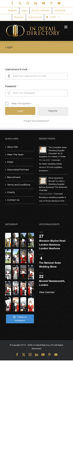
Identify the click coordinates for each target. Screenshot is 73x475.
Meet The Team (15, 154)
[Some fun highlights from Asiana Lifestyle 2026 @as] (23, 272)
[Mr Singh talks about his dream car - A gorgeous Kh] (8, 240)
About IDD (12, 147)
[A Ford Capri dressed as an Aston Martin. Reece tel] (16, 240)
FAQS (10, 162)
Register (53, 111)
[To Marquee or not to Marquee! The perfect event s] (16, 304)
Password (11, 86)
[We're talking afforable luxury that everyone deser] (8, 288)
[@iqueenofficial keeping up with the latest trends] (31, 256)
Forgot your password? (36, 121)
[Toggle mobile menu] (66, 27)
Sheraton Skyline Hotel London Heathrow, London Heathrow (52, 244)
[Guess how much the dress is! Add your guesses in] (16, 272)
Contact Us (13, 200)
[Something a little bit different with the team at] (16, 256)
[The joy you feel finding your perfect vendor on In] (8, 272)
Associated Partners (18, 170)
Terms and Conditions (18, 185)
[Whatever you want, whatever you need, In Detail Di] (23, 256)
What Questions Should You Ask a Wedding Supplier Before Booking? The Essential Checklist (53, 184)
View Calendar (47, 292)
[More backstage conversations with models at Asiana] (16, 288)
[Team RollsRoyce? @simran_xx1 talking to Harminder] (8, 256)
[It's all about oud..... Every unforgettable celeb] (31, 304)
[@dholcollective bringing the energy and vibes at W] (23, 240)
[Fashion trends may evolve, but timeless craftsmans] (31, 288)
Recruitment (14, 177)
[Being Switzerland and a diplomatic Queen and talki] (23, 288)
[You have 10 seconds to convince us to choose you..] (31, 272)
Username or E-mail (17, 69)
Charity (11, 192)
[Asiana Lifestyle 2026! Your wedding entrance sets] (23, 304)
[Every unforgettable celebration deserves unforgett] (8, 304)
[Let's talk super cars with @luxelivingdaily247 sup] (31, 240)
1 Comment (55, 160)
